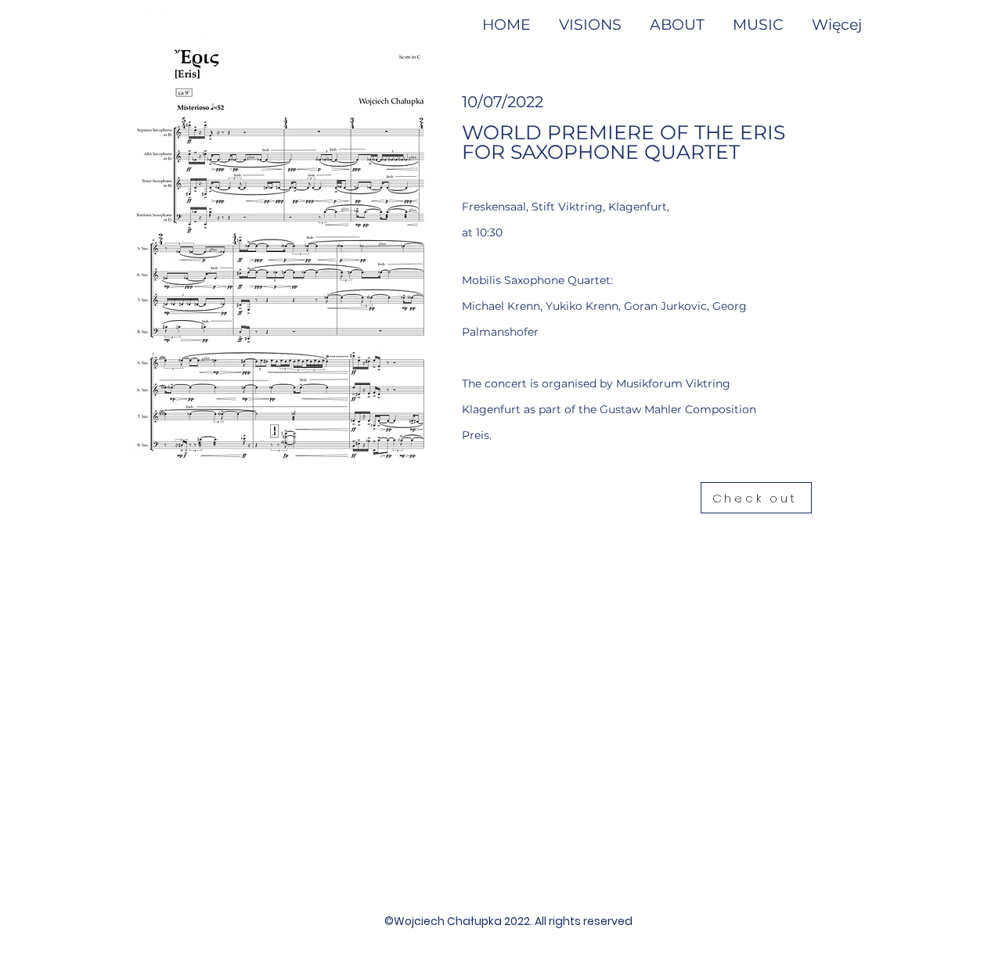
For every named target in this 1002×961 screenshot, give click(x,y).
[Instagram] (178, 24)
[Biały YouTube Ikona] (213, 24)
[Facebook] (143, 24)
